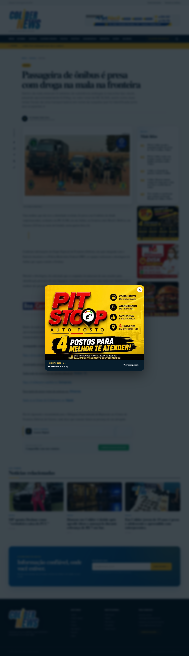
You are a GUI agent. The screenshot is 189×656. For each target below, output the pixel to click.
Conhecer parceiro (132, 365)
